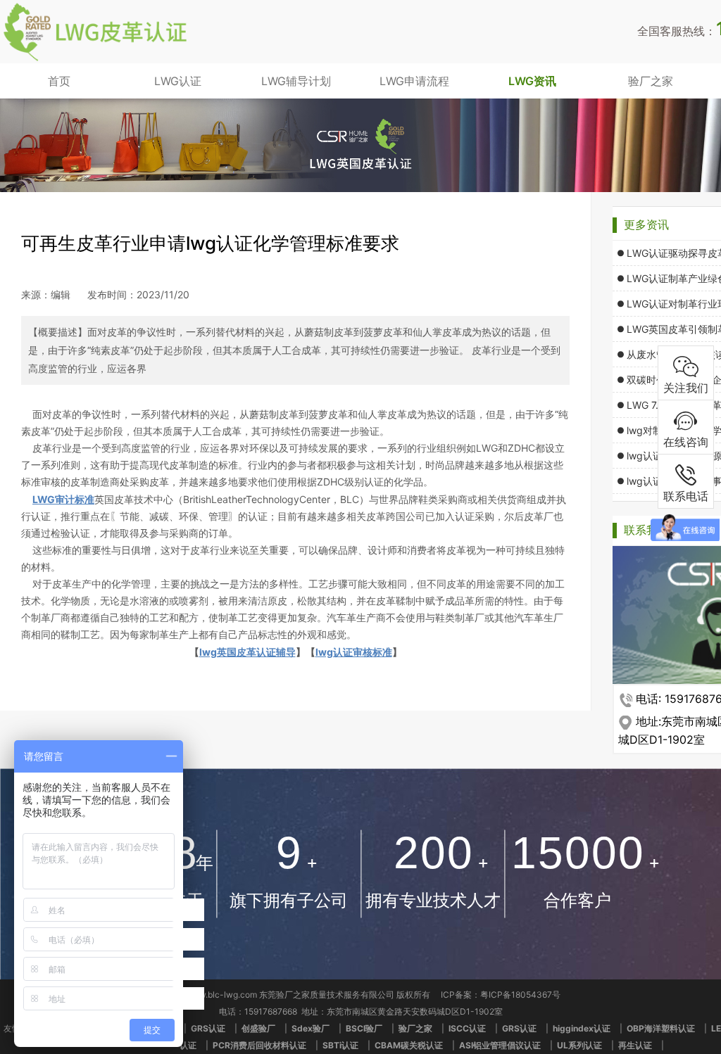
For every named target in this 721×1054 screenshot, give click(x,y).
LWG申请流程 (414, 81)
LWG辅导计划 (296, 81)
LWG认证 (177, 81)
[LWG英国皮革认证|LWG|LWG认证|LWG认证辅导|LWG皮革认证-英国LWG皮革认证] (95, 59)
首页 (59, 81)
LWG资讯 (532, 81)
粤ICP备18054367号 (520, 994)
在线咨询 (685, 442)
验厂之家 (650, 81)
